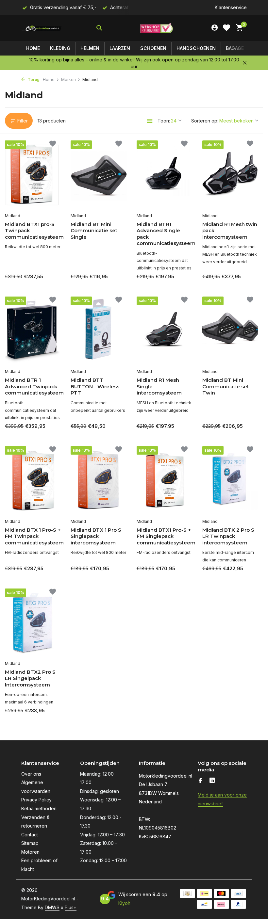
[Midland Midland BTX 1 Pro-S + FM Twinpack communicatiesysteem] (33, 480)
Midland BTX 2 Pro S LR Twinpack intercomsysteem (228, 536)
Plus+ (70, 907)
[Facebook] (200, 781)
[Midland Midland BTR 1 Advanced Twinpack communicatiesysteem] (33, 331)
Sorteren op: (204, 120)
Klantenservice (231, 7)
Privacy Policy (36, 799)
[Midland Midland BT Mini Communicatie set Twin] (230, 331)
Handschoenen (196, 48)
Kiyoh (124, 903)
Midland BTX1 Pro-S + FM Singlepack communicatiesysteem (165, 536)
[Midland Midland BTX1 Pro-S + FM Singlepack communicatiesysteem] (165, 480)
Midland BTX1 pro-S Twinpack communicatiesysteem (33, 230)
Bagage (235, 48)
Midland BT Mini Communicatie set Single (94, 230)
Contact (29, 834)
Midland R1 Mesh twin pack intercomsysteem (229, 230)
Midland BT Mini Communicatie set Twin (225, 386)
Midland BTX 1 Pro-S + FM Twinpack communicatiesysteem (33, 536)
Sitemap (30, 843)
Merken (68, 79)
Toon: (164, 120)
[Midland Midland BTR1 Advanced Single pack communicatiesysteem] (165, 174)
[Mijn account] (214, 27)
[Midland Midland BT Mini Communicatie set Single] (98, 174)
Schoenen (153, 48)
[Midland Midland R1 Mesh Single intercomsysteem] (165, 331)
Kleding (60, 48)
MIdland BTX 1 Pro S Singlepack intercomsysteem (96, 536)
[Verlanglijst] (226, 27)
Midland (12, 215)
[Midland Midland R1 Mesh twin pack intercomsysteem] (230, 174)
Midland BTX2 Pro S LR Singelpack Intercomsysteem (30, 678)
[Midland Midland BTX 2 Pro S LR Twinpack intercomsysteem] (230, 480)
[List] (150, 121)
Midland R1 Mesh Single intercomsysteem (159, 386)
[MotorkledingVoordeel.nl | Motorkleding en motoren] (41, 28)
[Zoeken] (99, 27)
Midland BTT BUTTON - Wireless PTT (95, 386)
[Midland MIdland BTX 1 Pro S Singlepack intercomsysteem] (98, 480)
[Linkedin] (212, 781)
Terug (33, 79)
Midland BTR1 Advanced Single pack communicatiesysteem (165, 234)
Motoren (30, 852)
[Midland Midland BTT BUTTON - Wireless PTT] (98, 331)
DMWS (52, 907)
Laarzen (119, 48)
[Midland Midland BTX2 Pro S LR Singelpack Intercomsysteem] (33, 622)
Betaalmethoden (39, 808)
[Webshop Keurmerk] (156, 28)
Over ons (31, 774)
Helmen (89, 48)
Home (33, 48)
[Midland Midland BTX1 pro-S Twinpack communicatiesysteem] (33, 174)
